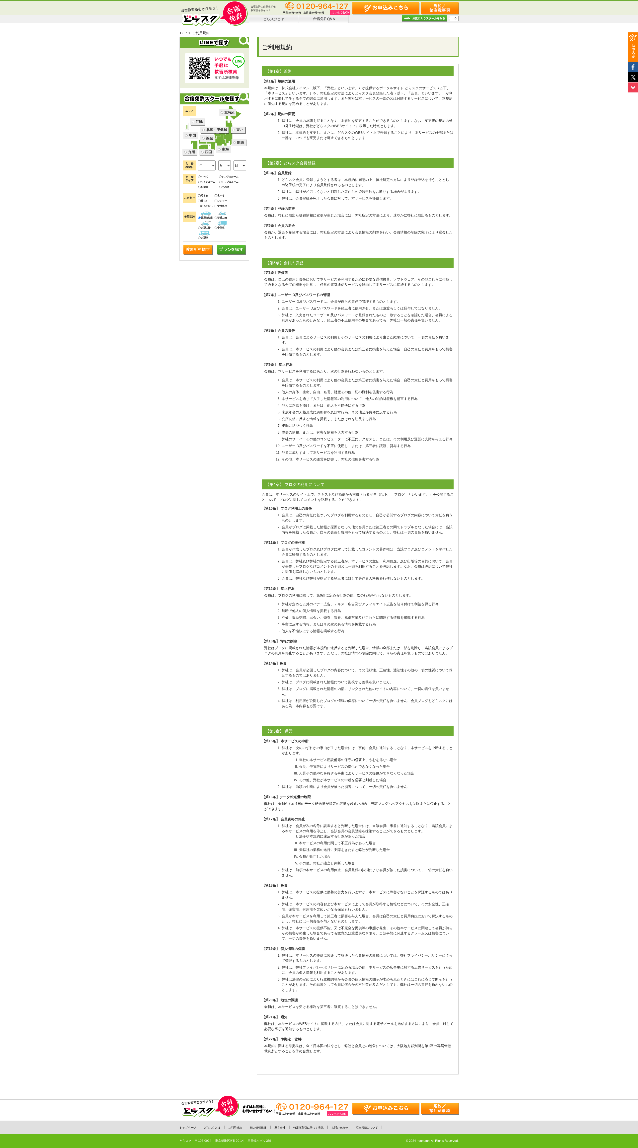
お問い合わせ (339, 1127)
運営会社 (279, 1127)
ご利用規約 (235, 1127)
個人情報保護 (258, 1127)
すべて (204, 176)
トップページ (187, 1127)
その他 (225, 187)
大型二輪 (205, 227)
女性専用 (222, 206)
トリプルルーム (230, 181)
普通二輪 (222, 217)
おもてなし (207, 206)
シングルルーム (230, 176)
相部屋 (204, 187)
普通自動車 (207, 217)
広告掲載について (367, 1127)
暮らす (204, 200)
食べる (221, 195)
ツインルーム (208, 181)
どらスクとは (212, 1127)
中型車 (221, 227)
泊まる (204, 195)
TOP (183, 33)
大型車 (204, 237)
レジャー (222, 200)
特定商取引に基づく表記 (308, 1127)
